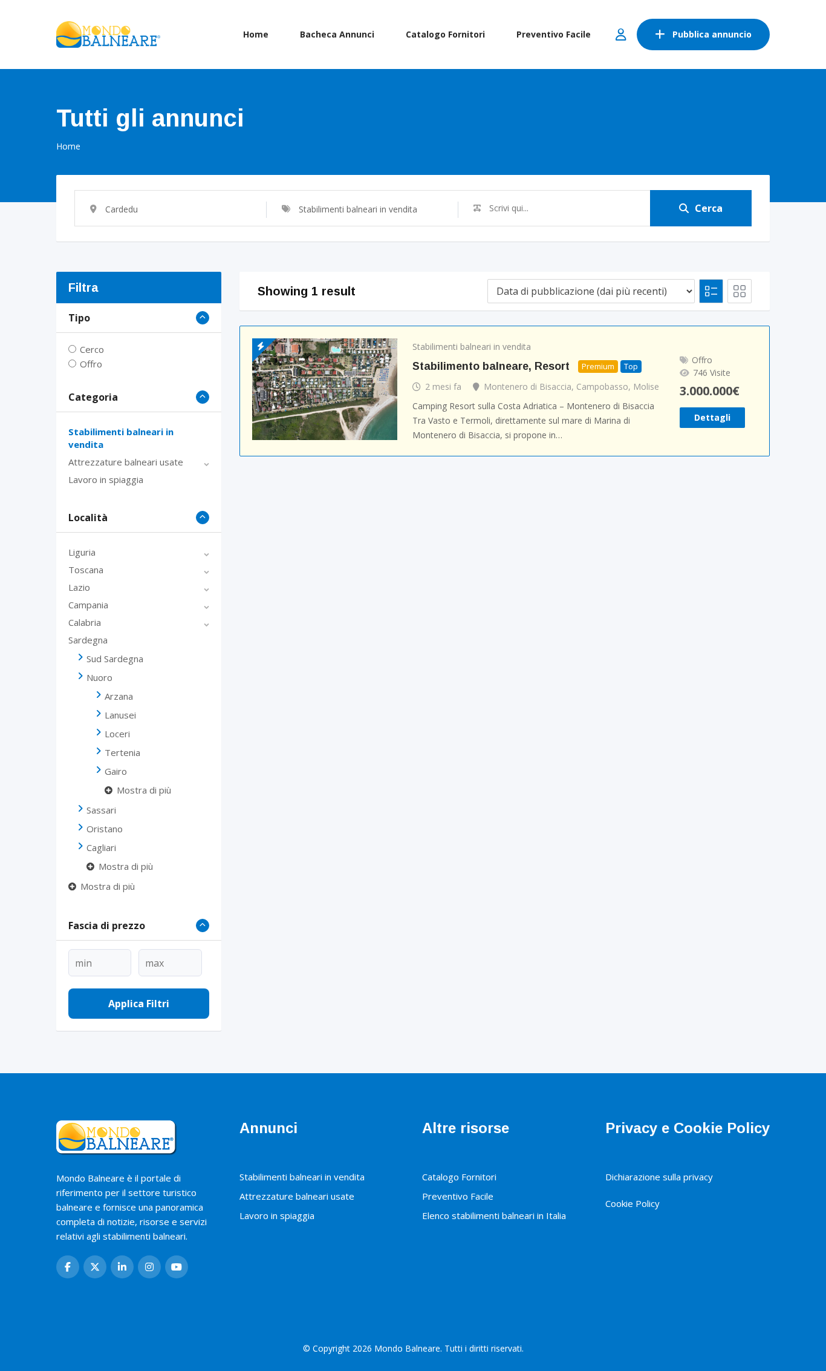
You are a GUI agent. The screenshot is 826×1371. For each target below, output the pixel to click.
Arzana (119, 696)
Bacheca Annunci (337, 34)
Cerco (92, 349)
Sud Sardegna (114, 659)
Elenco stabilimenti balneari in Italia (494, 1215)
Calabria (84, 622)
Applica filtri (138, 1003)
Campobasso (602, 386)
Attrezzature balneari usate (125, 462)
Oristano (104, 829)
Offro (91, 364)
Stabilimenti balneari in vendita (471, 346)
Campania (88, 605)
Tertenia (122, 752)
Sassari (101, 810)
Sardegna (88, 640)
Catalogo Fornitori (445, 34)
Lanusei (120, 715)
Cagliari (101, 847)
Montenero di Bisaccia (527, 386)
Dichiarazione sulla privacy (659, 1177)
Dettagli (712, 417)
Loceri (117, 734)
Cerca (709, 208)
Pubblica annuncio (712, 34)
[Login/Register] (621, 34)
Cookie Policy (632, 1203)
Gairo (116, 771)
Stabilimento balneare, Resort (491, 366)
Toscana (85, 570)
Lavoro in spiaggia (105, 479)
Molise (646, 386)
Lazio (79, 587)
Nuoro (99, 677)
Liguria (82, 552)
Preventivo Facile (553, 34)
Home (255, 34)
